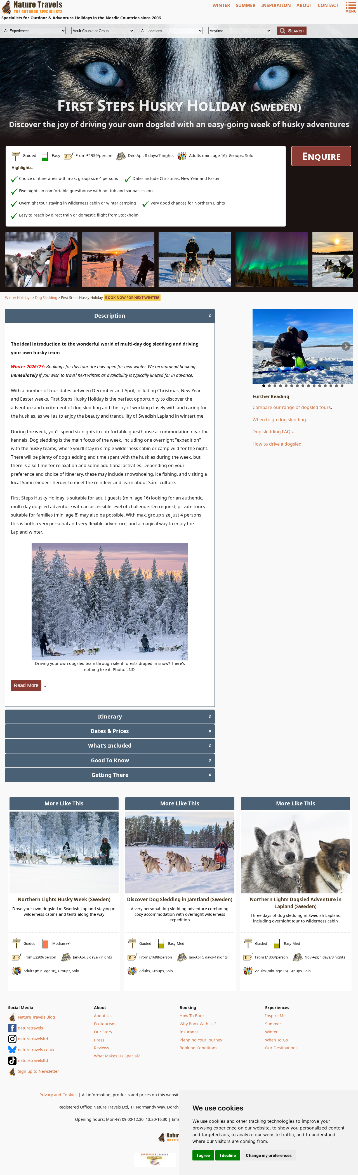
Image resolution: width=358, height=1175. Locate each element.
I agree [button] (203, 1155)
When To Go (276, 1040)
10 (314, 385)
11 (319, 385)
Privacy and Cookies (58, 1094)
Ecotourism (105, 1023)
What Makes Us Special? (117, 1056)
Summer (273, 1023)
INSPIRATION (276, 5)
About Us (103, 1015)
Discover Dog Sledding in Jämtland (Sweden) (179, 899)
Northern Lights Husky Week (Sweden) (64, 899)
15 (342, 385)
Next (345, 259)
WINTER (221, 5)
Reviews (101, 1047)
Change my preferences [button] (269, 1155)
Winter (271, 1031)
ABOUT (304, 5)
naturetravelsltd (33, 1038)
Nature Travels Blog (36, 1017)
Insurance (189, 1031)
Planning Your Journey (201, 1040)
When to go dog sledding (279, 420)
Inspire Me (275, 1015)
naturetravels (30, 1028)
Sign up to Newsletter (38, 1071)
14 (336, 385)
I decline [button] (228, 1155)
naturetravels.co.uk (36, 1049)
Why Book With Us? (198, 1023)
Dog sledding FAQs (273, 432)
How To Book (192, 1015)
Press (99, 1040)
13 (330, 385)
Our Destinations (281, 1047)
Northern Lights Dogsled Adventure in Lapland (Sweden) (295, 902)
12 (325, 385)
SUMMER (246, 5)
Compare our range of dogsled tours (292, 407)
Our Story (103, 1031)
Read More (26, 685)
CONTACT (328, 5)
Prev (12, 259)
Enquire (321, 156)
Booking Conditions (198, 1047)
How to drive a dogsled (277, 444)
